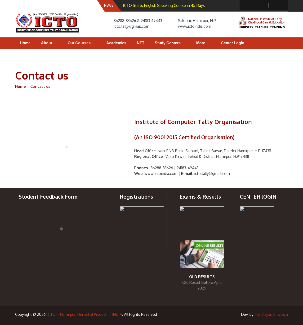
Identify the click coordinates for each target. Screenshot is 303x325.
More (200, 43)
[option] (171, 5)
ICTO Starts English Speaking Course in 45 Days (164, 5)
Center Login (232, 43)
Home (25, 43)
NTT (140, 43)
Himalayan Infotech (271, 314)
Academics (116, 43)
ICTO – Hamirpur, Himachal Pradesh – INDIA (84, 314)
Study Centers (168, 43)
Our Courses (79, 43)
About (46, 43)
